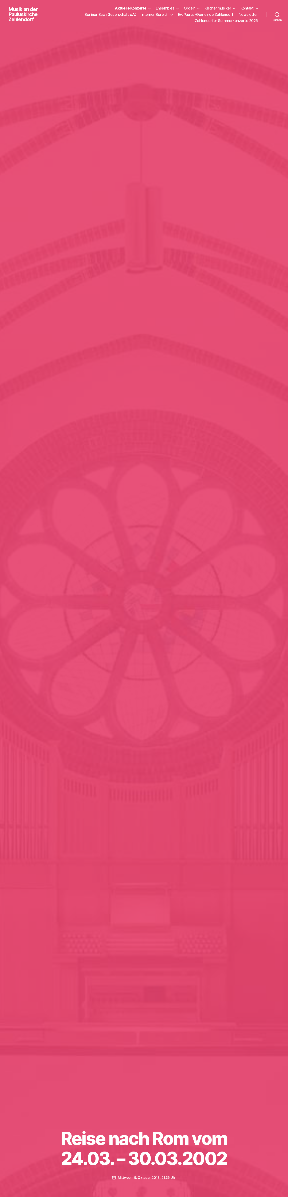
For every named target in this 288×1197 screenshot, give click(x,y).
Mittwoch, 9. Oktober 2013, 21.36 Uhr (147, 1177)
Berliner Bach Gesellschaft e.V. (110, 14)
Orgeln (189, 8)
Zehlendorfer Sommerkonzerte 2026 (226, 20)
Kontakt (247, 8)
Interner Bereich (154, 14)
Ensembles (165, 8)
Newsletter (248, 14)
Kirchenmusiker (218, 8)
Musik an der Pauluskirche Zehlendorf (23, 14)
